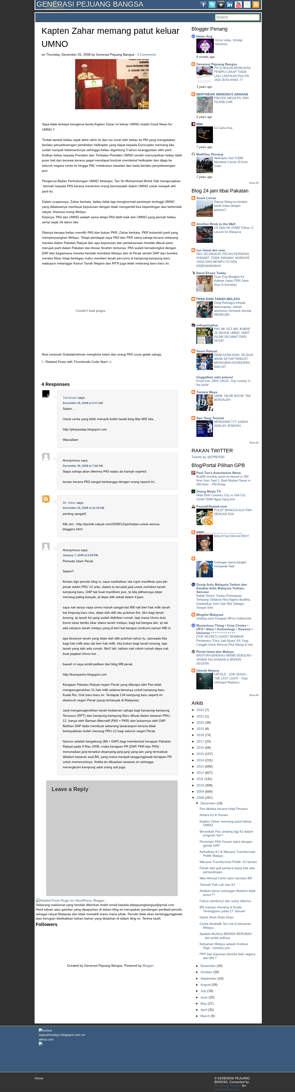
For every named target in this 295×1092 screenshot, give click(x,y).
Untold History (207, 670)
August (206, 984)
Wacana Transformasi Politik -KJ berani (228, 862)
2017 (200, 741)
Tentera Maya (206, 392)
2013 (200, 766)
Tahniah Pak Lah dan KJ (217, 884)
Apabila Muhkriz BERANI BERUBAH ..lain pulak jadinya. (226, 936)
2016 (200, 747)
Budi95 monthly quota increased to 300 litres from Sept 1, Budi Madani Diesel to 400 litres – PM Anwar (223, 480)
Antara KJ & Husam (214, 815)
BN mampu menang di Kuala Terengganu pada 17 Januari (222, 909)
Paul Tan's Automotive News (218, 473)
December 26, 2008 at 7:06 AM (83, 465)
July (203, 991)
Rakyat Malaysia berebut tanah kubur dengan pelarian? (230, 206)
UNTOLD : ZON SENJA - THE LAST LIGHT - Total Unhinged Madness (231, 678)
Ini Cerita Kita (223, 128)
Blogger (147, 965)
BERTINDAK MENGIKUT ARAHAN (222, 94)
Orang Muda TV (208, 491)
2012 (200, 772)
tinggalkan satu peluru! (214, 377)
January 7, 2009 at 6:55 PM (80, 555)
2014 (200, 760)
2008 (200, 798)
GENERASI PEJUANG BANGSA (89, 4)
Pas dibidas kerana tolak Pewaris (224, 809)
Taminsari (70, 397)
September (209, 978)
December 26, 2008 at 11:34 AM (83, 508)
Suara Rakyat (206, 351)
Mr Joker (69, 502)
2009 (200, 791)
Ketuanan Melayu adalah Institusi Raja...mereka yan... (224, 946)
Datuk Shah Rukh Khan (217, 917)
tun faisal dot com (210, 250)
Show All (253, 182)
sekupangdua (207, 325)
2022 (200, 710)
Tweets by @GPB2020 (208, 457)
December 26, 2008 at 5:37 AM (83, 403)
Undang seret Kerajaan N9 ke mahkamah (223, 618)
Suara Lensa (206, 198)
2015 (200, 754)
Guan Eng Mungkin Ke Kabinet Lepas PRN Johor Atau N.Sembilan (231, 281)
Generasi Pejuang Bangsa (216, 64)
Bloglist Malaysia (209, 614)
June (204, 997)
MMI (199, 124)
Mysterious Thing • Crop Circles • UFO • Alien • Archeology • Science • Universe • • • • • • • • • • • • (224, 629)
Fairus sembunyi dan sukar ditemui (225, 901)
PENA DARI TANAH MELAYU (218, 299)
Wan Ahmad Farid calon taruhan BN (226, 878)
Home (39, 1078)
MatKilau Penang (209, 154)
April (204, 1010)
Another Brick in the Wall (215, 224)
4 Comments (146, 54)
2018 (200, 735)
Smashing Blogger (227, 1085)
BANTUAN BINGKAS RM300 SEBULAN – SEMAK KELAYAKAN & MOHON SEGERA (224, 659)
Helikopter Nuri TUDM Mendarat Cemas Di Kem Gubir (231, 162)
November (208, 966)
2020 (200, 722)
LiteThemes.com (226, 1089)
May (204, 1003)
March (205, 1016)
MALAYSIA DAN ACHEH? (231, 536)
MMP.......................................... (219, 532)
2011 (200, 779)
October (206, 972)
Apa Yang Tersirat (210, 418)
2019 (200, 729)
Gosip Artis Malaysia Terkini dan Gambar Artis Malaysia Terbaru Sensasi (221, 588)
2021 (200, 716)
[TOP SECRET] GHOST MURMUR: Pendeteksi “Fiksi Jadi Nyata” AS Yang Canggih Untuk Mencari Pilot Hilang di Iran (224, 640)
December (208, 803)
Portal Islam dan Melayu (215, 651)
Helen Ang (204, 36)
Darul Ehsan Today (211, 273)
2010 (200, 785)
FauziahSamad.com (211, 506)
